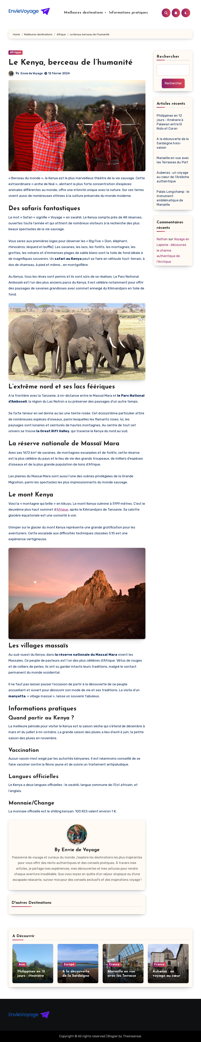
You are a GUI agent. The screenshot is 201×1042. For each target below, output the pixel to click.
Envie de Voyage (32, 73)
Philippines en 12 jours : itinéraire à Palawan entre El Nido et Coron (170, 122)
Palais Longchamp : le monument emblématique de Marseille (173, 198)
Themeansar (132, 1036)
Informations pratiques (128, 13)
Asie (22, 964)
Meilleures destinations (84, 13)
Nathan (162, 239)
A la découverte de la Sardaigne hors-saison (173, 143)
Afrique (15, 52)
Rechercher (168, 57)
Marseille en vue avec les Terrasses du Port (173, 160)
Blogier (112, 1036)
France (114, 964)
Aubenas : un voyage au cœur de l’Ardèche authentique (173, 177)
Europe (69, 964)
